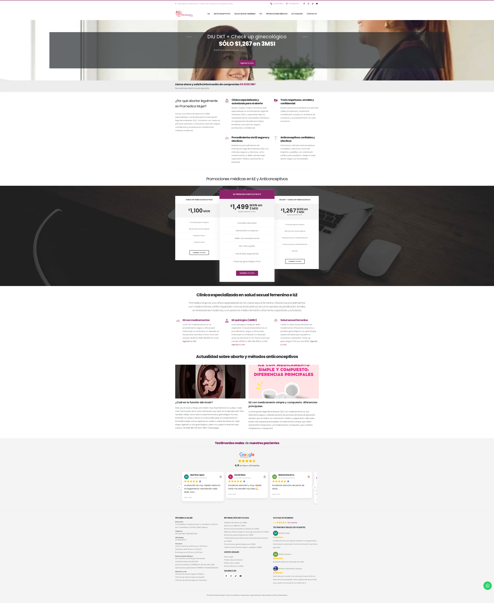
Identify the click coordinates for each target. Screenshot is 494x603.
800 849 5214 (192, 534)
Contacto (312, 13)
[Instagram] (308, 4)
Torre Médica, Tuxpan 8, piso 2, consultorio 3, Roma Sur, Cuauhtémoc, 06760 (205, 4)
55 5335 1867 (278, 4)
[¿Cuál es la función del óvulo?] (210, 382)
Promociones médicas (277, 13)
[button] (179, 488)
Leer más (188, 497)
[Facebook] (304, 4)
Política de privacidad (233, 560)
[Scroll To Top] (489, 600)
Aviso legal (228, 557)
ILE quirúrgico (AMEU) (244, 320)
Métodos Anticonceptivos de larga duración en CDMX (246, 532)
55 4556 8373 (294, 4)
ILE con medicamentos (196, 320)
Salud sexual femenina (294, 320)
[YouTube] (317, 4)
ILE (209, 13)
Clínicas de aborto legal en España (190, 577)
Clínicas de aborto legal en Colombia (191, 580)
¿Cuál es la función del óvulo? (194, 402)
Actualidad (297, 13)
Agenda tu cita (246, 63)
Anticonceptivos (222, 13)
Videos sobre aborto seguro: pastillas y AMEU (243, 547)
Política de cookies (232, 563)
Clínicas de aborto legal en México (189, 574)
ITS (260, 13)
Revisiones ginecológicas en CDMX (238, 535)
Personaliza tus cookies (234, 566)
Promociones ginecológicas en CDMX (240, 544)
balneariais (283, 595)
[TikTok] (312, 4)
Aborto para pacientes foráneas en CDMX (241, 529)
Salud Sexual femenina (244, 13)
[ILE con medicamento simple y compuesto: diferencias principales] (284, 382)
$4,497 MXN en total (247, 211)
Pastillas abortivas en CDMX (235, 523)
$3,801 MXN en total (294, 215)
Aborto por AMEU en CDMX (235, 526)
